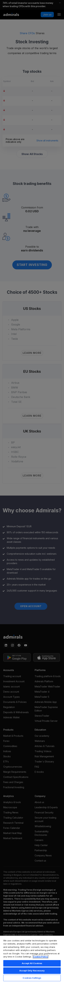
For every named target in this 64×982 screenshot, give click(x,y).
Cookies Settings (32, 978)
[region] (32, 958)
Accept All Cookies (32, 963)
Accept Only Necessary (32, 970)
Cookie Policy (40, 956)
